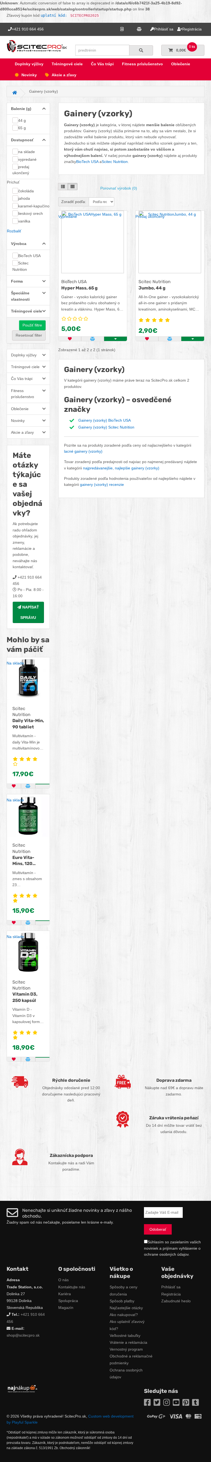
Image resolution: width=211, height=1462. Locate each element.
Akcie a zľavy (64, 75)
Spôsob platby (122, 1301)
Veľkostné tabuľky (125, 1335)
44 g (22, 120)
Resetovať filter (29, 335)
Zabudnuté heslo (176, 1301)
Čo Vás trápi (102, 64)
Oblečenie (180, 64)
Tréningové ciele (67, 64)
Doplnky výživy (29, 64)
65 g (22, 128)
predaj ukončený (20, 170)
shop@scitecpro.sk (23, 1335)
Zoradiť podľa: (73, 201)
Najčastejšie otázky (126, 1308)
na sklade (26, 152)
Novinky (29, 75)
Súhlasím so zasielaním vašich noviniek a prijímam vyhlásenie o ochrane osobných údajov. (172, 1248)
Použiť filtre (32, 325)
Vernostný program (126, 1349)
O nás (63, 1280)
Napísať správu (29, 612)
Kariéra (64, 1294)
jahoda (24, 198)
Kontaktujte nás (71, 1287)
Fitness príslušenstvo (142, 64)
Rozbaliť (14, 231)
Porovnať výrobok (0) (118, 188)
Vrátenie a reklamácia (128, 1342)
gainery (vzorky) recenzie (102, 484)
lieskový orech (30, 213)
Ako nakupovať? (124, 1314)
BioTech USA (29, 255)
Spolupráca (68, 1300)
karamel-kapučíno (33, 206)
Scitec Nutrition (20, 266)
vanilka (24, 221)
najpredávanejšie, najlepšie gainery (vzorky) (121, 468)
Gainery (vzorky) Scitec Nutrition (106, 427)
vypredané (27, 159)
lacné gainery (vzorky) (83, 451)
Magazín (65, 1307)
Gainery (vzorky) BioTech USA (104, 420)
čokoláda (26, 191)
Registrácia (171, 1294)
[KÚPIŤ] (42, 920)
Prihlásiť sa (171, 1287)
